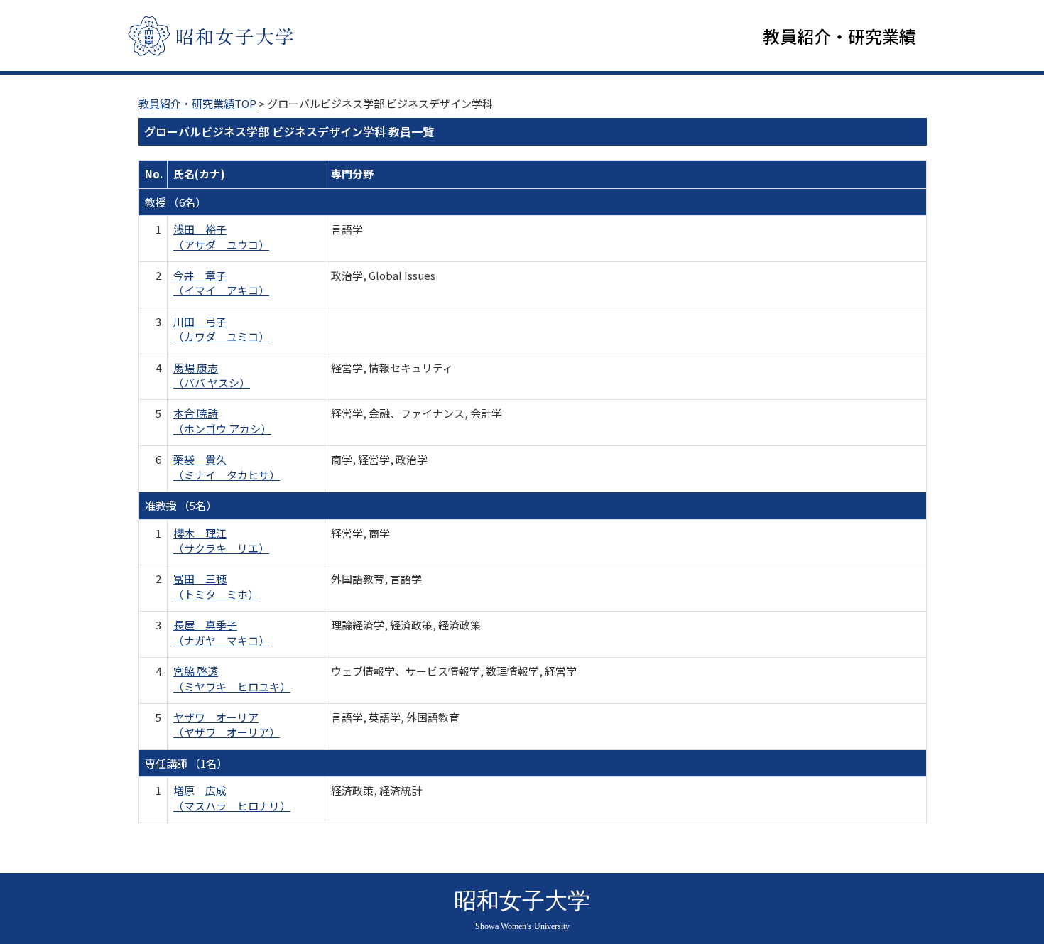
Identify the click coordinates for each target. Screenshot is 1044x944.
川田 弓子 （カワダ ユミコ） (221, 329)
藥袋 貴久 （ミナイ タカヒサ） (226, 467)
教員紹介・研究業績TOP (197, 103)
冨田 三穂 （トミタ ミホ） (216, 586)
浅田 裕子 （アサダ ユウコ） (221, 236)
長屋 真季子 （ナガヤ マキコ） (221, 632)
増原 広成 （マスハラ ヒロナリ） (231, 798)
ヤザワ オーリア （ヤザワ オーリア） (226, 724)
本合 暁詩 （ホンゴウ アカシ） (222, 420)
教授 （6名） (175, 202)
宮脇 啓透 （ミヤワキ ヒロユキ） (231, 678)
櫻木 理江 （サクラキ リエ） (221, 540)
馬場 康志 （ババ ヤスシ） (211, 375)
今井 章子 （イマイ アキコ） (221, 283)
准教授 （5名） (181, 505)
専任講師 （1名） (186, 763)
